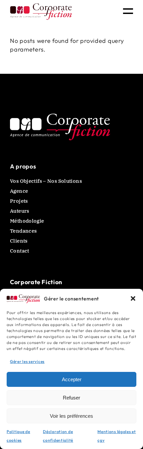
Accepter (71, 379)
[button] (133, 298)
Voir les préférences (71, 416)
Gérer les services (27, 361)
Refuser (71, 397)
